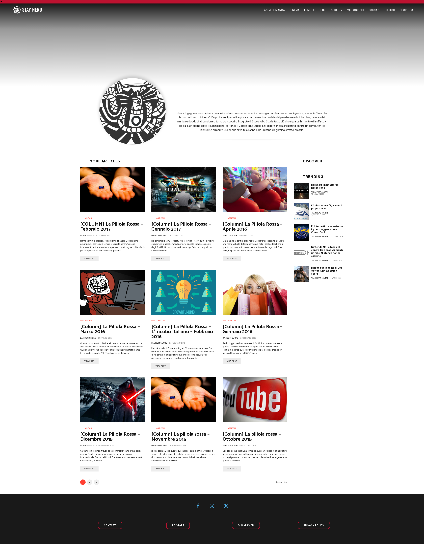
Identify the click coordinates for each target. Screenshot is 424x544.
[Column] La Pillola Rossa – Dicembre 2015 (110, 436)
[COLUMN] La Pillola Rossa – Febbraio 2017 (111, 226)
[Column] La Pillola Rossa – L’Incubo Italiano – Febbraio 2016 (182, 332)
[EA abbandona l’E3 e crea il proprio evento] (301, 211)
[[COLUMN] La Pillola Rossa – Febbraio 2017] (112, 189)
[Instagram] (212, 506)
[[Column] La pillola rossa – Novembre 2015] (183, 399)
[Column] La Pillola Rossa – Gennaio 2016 (252, 329)
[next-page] (96, 482)
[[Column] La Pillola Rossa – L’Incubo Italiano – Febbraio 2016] (183, 292)
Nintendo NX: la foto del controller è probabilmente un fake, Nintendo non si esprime (327, 251)
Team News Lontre (319, 213)
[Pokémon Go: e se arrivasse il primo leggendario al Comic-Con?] (301, 232)
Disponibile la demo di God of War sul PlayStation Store (326, 271)
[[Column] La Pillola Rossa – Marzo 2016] (112, 292)
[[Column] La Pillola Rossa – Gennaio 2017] (183, 189)
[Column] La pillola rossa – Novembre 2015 (180, 436)
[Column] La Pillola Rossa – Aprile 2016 (252, 226)
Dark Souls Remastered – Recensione (325, 186)
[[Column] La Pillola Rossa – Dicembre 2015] (112, 399)
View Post (89, 258)
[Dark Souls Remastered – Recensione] (301, 191)
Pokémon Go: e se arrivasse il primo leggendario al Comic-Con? (327, 229)
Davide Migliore (88, 235)
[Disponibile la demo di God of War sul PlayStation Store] (301, 274)
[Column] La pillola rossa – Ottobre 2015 (252, 436)
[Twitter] (226, 506)
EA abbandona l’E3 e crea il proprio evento (326, 207)
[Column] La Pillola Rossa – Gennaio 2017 (181, 226)
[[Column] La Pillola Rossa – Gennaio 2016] (255, 292)
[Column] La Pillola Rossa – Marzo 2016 (110, 329)
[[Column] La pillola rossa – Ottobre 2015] (255, 399)
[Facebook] (198, 506)
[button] (412, 10)
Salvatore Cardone (320, 192)
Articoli (89, 218)
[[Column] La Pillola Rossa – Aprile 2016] (255, 189)
